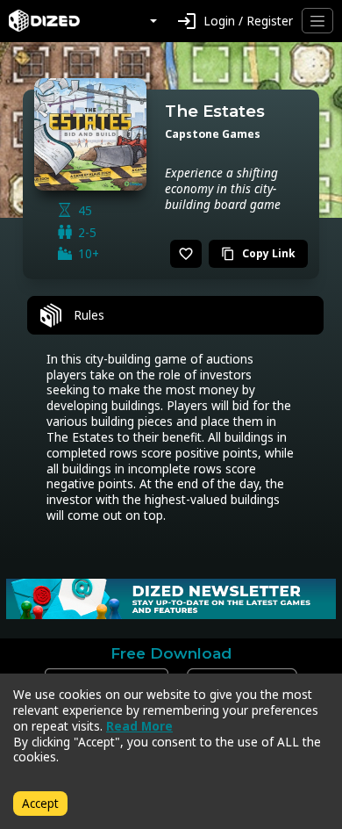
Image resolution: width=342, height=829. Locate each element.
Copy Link (258, 253)
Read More (139, 725)
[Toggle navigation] (317, 20)
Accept (40, 803)
